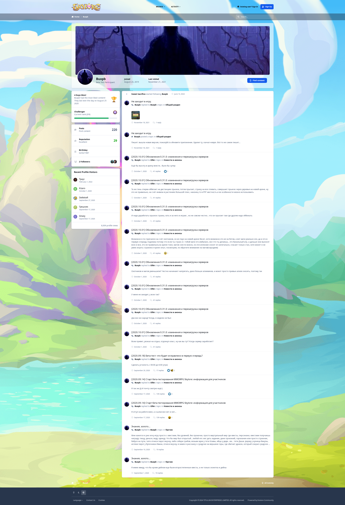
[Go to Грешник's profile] (75, 207)
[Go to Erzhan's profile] (112, 161)
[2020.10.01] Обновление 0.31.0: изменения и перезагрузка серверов (169, 156)
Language (77, 500)
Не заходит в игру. (141, 101)
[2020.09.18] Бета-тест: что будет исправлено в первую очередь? (167, 355)
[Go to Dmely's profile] (75, 217)
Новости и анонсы (173, 160)
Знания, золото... (140, 426)
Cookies (102, 500)
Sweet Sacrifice (138, 94)
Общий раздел (172, 104)
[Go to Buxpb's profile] (126, 103)
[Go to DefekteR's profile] (75, 198)
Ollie (152, 160)
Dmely (82, 216)
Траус (82, 179)
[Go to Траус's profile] (75, 180)
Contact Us (90, 500)
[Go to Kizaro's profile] (75, 189)
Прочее (169, 429)
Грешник (83, 206)
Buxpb (165, 94)
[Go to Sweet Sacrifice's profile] (115, 161)
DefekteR (83, 197)
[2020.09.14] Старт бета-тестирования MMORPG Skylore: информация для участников (178, 379)
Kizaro (82, 188)
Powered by (261, 500)
